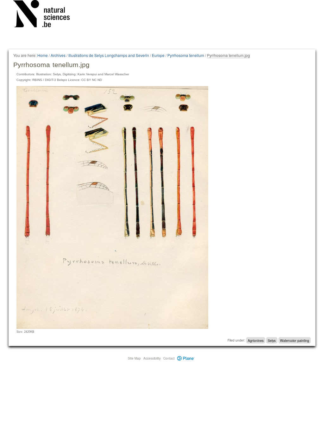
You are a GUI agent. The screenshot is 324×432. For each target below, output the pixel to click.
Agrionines (256, 340)
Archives (58, 55)
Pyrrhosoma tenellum (185, 55)
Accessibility (152, 358)
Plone (186, 358)
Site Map (134, 358)
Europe (158, 55)
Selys (272, 340)
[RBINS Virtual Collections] (45, 15)
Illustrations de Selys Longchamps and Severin (108, 55)
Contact (169, 358)
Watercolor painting (294, 340)
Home (42, 55)
